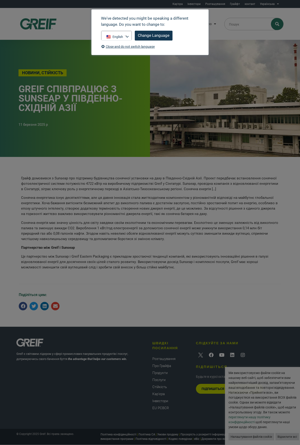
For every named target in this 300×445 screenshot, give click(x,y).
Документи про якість (216, 439)
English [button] (117, 37)
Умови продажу (167, 434)
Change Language (153, 35)
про (209, 24)
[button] (23, 306)
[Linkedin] (232, 355)
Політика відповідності (150, 439)
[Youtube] (221, 355)
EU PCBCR (160, 408)
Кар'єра (177, 4)
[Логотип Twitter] (200, 355)
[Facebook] (211, 355)
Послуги (158, 380)
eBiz (196, 439)
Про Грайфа (161, 366)
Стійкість (159, 387)
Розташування (215, 4)
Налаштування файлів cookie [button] (251, 436)
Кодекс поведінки (180, 439)
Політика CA (147, 434)
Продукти (160, 373)
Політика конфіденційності (118, 434)
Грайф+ (235, 4)
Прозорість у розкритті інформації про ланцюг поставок (218, 434)
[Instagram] (243, 355)
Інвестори (194, 4)
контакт (250, 4)
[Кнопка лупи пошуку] (277, 24)
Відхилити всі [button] (287, 436)
